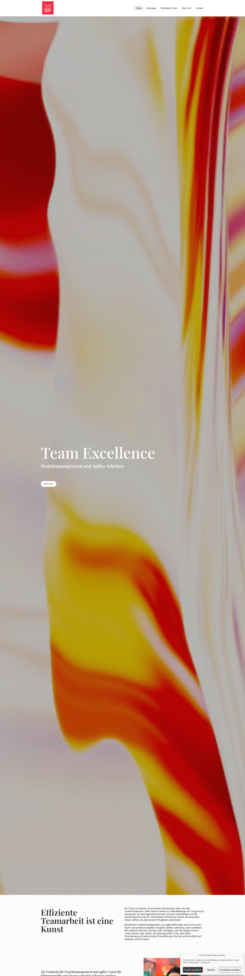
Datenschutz (194, 962)
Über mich (186, 8)
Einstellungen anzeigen (230, 970)
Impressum (205, 962)
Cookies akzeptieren (192, 970)
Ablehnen (211, 970)
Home (139, 8)
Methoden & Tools (169, 8)
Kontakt (199, 8)
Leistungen (151, 8)
